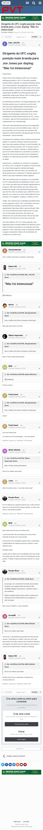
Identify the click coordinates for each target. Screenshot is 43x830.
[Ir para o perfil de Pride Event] (4, 395)
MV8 (10, 366)
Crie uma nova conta (21, 724)
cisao (10, 481)
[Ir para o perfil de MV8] (4, 367)
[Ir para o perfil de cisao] (4, 481)
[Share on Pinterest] (25, 764)
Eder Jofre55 (8, 32)
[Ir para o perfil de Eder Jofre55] (4, 43)
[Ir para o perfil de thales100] (4, 267)
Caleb (27, 579)
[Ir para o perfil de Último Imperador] (4, 336)
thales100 (12, 266)
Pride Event (13, 394)
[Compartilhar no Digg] (10, 764)
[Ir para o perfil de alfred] (4, 305)
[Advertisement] (21, 796)
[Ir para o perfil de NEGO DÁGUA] (4, 451)
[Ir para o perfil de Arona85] (4, 616)
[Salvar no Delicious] (14, 764)
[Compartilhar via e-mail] (21, 764)
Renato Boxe (13, 497)
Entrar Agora (21, 739)
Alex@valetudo (14, 250)
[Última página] (40, 36)
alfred (10, 305)
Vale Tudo (30, 32)
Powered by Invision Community (21, 826)
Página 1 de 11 (21, 37)
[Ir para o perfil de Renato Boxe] (4, 498)
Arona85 (12, 615)
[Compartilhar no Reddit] (17, 764)
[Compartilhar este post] (39, 45)
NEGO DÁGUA (14, 450)
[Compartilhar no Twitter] (3, 764)
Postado (16, 45)
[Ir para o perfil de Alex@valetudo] (4, 250)
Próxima (34, 37)
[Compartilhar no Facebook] (6, 764)
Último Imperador (15, 335)
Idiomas (17, 822)
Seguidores (20, 749)
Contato (26, 822)
